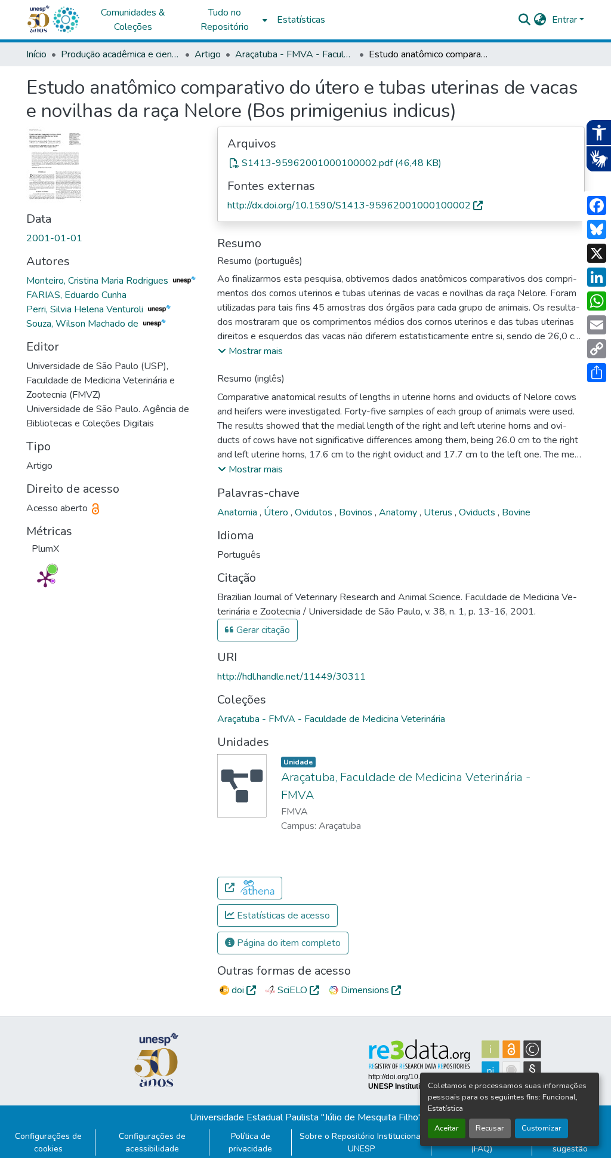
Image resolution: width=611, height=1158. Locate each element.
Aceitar (446, 1128)
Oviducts (478, 512)
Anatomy (399, 512)
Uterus (439, 512)
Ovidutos (315, 512)
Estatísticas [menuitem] (301, 19)
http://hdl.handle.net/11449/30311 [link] (291, 676)
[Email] (597, 325)
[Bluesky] (597, 229)
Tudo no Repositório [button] (224, 19)
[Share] (597, 373)
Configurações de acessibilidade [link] (152, 1142)
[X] (597, 253)
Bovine (516, 512)
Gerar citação (262, 630)
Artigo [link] (208, 54)
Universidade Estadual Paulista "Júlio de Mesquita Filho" (306, 1117)
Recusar (490, 1128)
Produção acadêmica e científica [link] (120, 54)
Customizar (541, 1128)
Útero (277, 512)
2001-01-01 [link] (54, 238)
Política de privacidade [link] (250, 1142)
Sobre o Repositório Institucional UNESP (361, 1142)
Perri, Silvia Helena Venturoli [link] (86, 309)
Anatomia (238, 512)
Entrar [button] (565, 19)
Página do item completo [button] (287, 943)
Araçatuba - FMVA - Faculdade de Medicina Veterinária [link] (294, 54)
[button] (66, 20)
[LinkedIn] (597, 277)
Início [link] (36, 54)
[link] (401, 163)
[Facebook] (597, 205)
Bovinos (357, 512)
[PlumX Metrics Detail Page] (45, 579)
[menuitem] (228, 20)
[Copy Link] (597, 349)
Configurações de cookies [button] (48, 1142)
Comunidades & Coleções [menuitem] (133, 19)
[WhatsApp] (597, 301)
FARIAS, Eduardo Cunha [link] (76, 295)
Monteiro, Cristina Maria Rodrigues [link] (98, 280)
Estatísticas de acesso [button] (282, 915)
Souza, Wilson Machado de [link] (83, 323)
